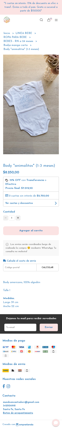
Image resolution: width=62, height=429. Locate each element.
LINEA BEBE (24, 33)
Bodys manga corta (15, 45)
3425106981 (9, 406)
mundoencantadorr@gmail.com (21, 402)
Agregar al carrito (31, 230)
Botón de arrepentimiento (18, 413)
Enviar (49, 327)
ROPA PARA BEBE (15, 37)
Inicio (7, 33)
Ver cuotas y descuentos (19, 203)
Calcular (47, 267)
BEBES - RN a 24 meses (18, 41)
